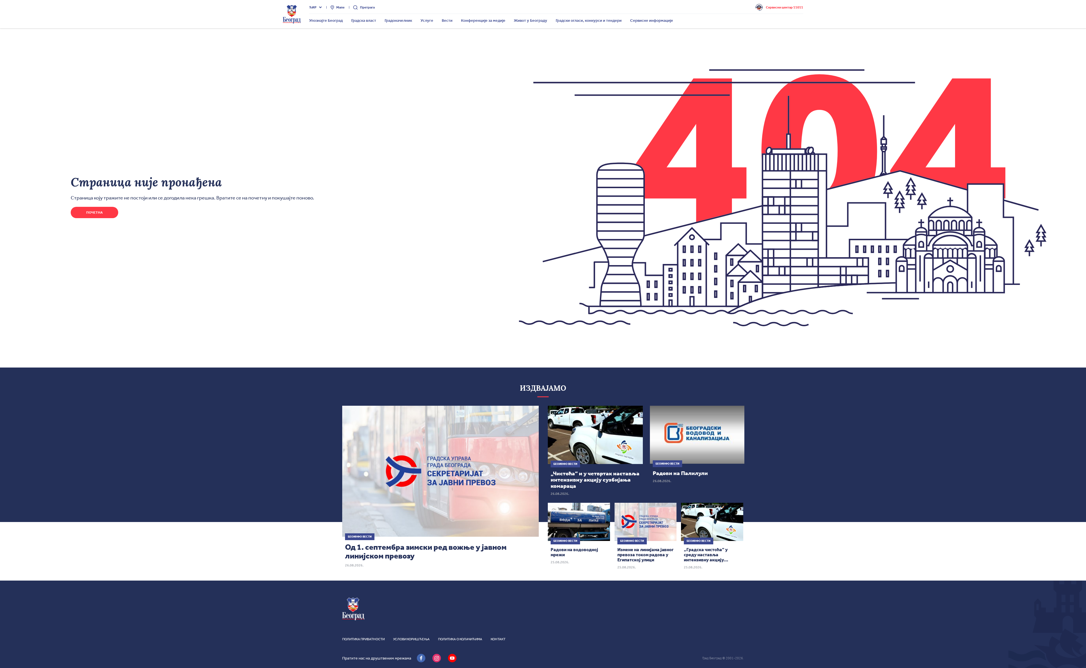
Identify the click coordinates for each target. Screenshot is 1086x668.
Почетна (94, 212)
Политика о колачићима (460, 639)
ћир (312, 7)
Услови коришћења (411, 639)
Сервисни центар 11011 (784, 7)
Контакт (498, 639)
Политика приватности (363, 639)
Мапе (340, 7)
